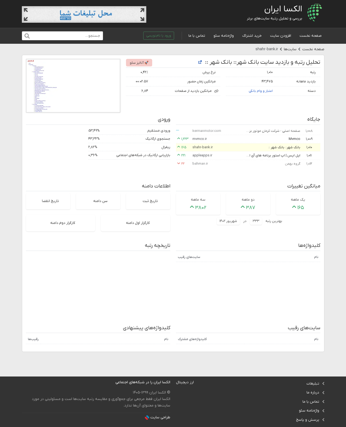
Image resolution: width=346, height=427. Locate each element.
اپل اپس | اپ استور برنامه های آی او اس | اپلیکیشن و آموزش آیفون (273, 155)
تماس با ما (196, 35)
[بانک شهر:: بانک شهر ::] (200, 62)
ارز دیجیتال (185, 382)
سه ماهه (198, 199)
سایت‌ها (290, 49)
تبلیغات (313, 383)
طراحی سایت (160, 417)
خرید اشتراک (252, 35)
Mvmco (294, 139)
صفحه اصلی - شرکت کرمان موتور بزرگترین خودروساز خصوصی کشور (273, 131)
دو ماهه (248, 199)
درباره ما (313, 392)
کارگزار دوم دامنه (62, 223)
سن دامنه (100, 201)
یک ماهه (298, 199)
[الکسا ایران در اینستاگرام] (111, 382)
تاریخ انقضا (50, 201)
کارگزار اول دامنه (138, 223)
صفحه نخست (311, 35)
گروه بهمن (292, 164)
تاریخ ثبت (150, 201)
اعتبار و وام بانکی (261, 91)
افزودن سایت (280, 35)
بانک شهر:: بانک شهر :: (284, 147)
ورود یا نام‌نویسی (158, 35)
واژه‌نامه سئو (224, 35)
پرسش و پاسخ (307, 419)
